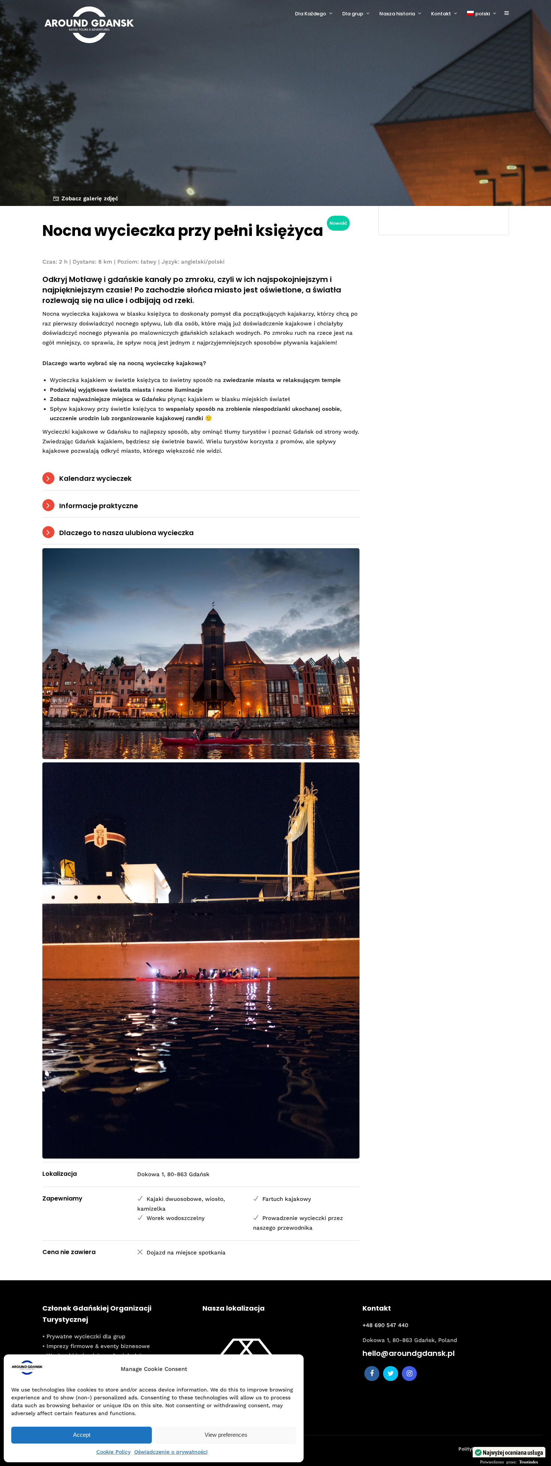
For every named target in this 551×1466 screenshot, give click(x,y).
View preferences (226, 1435)
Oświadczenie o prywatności (171, 1452)
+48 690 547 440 (385, 1325)
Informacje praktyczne (98, 505)
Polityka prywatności (483, 1449)
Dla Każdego (310, 13)
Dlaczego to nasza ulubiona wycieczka (126, 532)
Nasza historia (397, 13)
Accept (81, 1435)
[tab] (201, 478)
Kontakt (441, 13)
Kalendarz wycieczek (95, 478)
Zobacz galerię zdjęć (89, 198)
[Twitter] (390, 1373)
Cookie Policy (113, 1452)
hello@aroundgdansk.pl (408, 1353)
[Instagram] (409, 1373)
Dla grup (352, 13)
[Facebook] (371, 1373)
